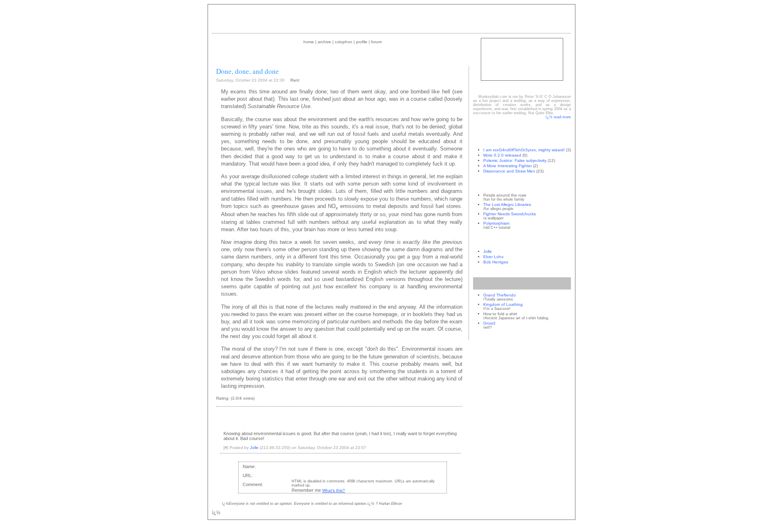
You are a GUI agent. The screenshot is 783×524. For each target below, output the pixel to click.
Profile (361, 42)
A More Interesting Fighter (507, 166)
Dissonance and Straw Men (509, 171)
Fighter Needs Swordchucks (509, 214)
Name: (249, 466)
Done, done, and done (247, 71)
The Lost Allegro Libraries (507, 204)
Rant (294, 80)
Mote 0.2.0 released (502, 155)
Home (308, 42)
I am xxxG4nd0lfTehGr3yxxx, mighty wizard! (524, 150)
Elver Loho (493, 256)
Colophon (343, 42)
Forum (376, 42)
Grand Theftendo (499, 295)
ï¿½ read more (558, 117)
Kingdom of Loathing (503, 304)
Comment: (253, 484)
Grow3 (489, 323)
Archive (324, 42)
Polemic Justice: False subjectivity (514, 160)
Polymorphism (496, 223)
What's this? (333, 490)
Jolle (487, 251)
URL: (248, 475)
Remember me (306, 490)
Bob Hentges (495, 262)
